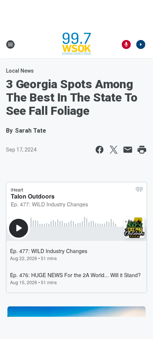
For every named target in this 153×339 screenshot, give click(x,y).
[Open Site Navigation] (10, 44)
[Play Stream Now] (140, 44)
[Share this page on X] (113, 149)
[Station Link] (76, 44)
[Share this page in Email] (128, 149)
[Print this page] (142, 149)
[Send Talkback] (126, 44)
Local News (20, 71)
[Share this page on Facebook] (99, 149)
